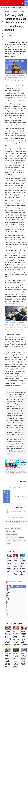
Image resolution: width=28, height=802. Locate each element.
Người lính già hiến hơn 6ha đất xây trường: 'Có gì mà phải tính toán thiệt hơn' (8, 660)
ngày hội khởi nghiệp (11, 537)
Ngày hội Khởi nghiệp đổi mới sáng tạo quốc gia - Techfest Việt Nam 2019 (22, 567)
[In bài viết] (2, 36)
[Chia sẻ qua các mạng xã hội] (26, 496)
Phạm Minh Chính (10, 531)
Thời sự (17, 7)
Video (14, 7)
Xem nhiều (10, 7)
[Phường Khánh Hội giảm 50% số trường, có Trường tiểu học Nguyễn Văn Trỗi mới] (24, 650)
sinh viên (8, 540)
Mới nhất (5, 7)
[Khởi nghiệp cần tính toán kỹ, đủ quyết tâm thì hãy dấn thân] (9, 555)
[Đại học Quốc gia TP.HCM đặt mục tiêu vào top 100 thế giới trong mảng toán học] (24, 628)
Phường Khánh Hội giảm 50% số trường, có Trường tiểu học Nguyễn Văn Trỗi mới (24, 660)
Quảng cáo (18, 3)
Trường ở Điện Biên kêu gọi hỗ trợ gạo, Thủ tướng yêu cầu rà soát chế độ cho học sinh (8, 638)
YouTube (10, 2)
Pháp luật (25, 7)
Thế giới (21, 7)
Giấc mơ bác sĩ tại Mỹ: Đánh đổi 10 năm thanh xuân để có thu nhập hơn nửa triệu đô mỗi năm (16, 661)
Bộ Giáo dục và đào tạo (19, 540)
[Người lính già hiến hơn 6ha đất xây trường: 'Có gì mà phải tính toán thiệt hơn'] (8, 650)
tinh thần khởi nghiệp (11, 534)
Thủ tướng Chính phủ (16, 528)
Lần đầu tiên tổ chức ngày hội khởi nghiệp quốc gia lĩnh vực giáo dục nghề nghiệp (15, 566)
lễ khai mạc (9, 543)
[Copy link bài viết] (22, 496)
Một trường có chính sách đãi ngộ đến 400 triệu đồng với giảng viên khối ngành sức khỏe (16, 639)
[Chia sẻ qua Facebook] (18, 496)
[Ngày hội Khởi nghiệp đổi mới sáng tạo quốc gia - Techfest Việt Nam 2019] (22, 555)
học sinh (21, 537)
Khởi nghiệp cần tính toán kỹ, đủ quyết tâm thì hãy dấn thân (9, 565)
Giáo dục (7, 11)
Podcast (4, 2)
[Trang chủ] (2, 7)
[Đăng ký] (18, 586)
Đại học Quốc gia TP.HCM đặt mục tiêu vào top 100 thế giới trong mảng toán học (24, 639)
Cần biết (14, 3)
